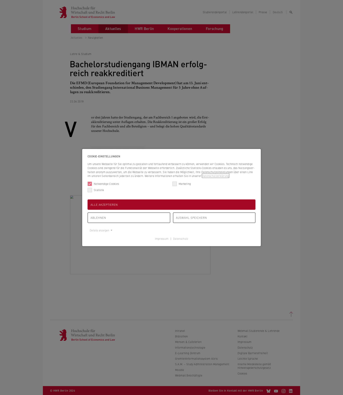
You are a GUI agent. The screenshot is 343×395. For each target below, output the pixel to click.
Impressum (162, 238)
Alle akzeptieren (104, 204)
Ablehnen (98, 217)
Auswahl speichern (191, 217)
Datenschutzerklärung (215, 176)
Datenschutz (180, 238)
